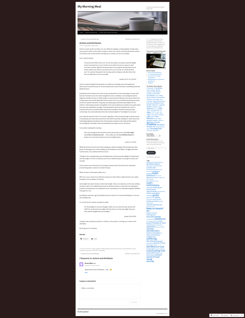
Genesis (149, 107)
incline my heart (150, 206)
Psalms (151, 124)
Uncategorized (156, 128)
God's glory (149, 187)
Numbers (155, 120)
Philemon (161, 120)
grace (156, 195)
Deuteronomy (161, 101)
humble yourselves (152, 201)
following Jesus (150, 177)
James (148, 110)
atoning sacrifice (158, 165)
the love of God (159, 243)
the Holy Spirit (150, 243)
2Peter (148, 97)
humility (161, 201)
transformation (150, 249)
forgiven (157, 177)
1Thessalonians (156, 92)
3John (154, 99)
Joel (160, 110)
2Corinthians (151, 95)
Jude (161, 113)
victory (161, 253)
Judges (149, 114)
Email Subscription (152, 139)
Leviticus (161, 114)
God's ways (89, 250)
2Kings (161, 95)
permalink (102, 250)
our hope (148, 221)
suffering (151, 238)
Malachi (153, 116)
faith (155, 173)
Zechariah (149, 130)
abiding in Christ (150, 162)
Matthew (150, 118)
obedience (160, 218)
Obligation (150, 83)
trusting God (158, 250)
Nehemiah (149, 120)
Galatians (162, 105)
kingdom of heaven (151, 213)
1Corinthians (158, 88)
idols (151, 203)
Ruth (154, 126)
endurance (156, 171)
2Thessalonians (160, 97)
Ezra (157, 105)
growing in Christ (150, 197)
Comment (134, 302)
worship (150, 261)
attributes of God (109, 248)
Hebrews (150, 109)
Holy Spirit (158, 199)
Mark (157, 116)
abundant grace (159, 162)
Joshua (157, 113)
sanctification (152, 230)
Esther (162, 103)
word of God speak (152, 257)
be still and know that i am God (154, 169)
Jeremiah (153, 110)
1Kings (153, 90)
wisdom (158, 255)
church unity (149, 171)
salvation (150, 229)
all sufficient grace (153, 164)
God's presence (151, 189)
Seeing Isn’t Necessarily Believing (89, 39)
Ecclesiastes (150, 103)
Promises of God (158, 223)
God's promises (151, 191)
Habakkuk (154, 107)
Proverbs (157, 122)
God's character (118, 248)
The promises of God (151, 244)
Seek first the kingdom (153, 233)
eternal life (149, 174)
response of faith (160, 227)
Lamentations (154, 114)
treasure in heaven (160, 249)
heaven (157, 197)
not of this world (150, 219)
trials (149, 250)
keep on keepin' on (155, 209)
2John (157, 95)
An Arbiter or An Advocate (133, 39)
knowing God (151, 215)
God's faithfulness (127, 248)
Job (158, 110)
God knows (149, 195)
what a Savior (150, 255)
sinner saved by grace (153, 235)
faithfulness (150, 176)
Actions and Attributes (90, 43)
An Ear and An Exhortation (154, 72)
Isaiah (160, 109)
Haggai (160, 107)
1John (93, 248)
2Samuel (153, 97)
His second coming (151, 199)
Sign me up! (151, 152)
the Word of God (155, 246)
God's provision (161, 191)
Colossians (150, 101)
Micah (155, 118)
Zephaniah (155, 130)
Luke (148, 116)
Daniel (155, 101)
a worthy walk (151, 167)
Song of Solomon (160, 126)
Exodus (149, 105)
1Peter (158, 90)
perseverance (154, 221)
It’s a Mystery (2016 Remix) (155, 74)
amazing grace (150, 165)
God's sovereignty (153, 193)
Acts (157, 99)
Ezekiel (97, 248)
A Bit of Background (91, 32)
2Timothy (149, 99)
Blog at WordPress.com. (161, 313)
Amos (161, 99)
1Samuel (149, 92)
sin (161, 233)
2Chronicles (156, 93)
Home (81, 32)
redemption (159, 225)
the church (151, 241)
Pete (97, 45)
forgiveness (162, 177)
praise (160, 221)
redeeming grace (151, 225)
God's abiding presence (152, 181)
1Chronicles (150, 88)
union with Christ (152, 253)
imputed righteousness (154, 205)
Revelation (161, 125)
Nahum (159, 118)
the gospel (159, 241)
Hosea (156, 109)
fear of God (158, 175)
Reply (86, 272)
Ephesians (157, 103)
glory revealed (149, 179)
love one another (153, 217)
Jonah (152, 113)
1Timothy (149, 93)
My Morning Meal (89, 6)
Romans (149, 126)
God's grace (157, 187)
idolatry (148, 203)
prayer (148, 223)
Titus (148, 128)
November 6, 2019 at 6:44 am (92, 265)
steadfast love (151, 237)
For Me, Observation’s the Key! (108, 32)
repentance (150, 227)
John (149, 112)
